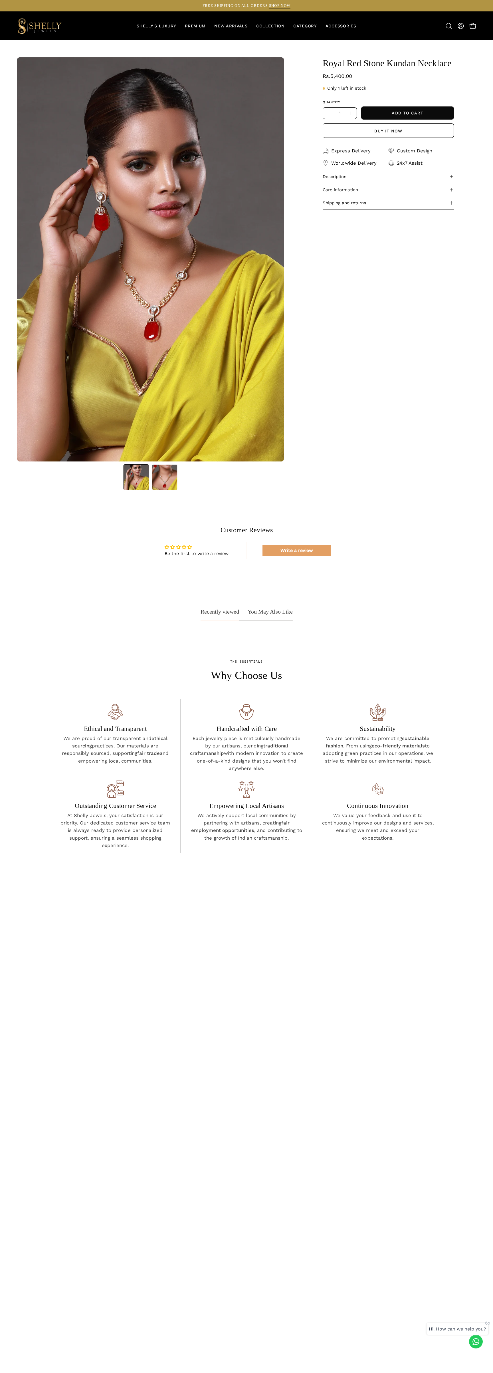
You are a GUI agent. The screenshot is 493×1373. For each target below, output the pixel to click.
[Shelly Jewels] (40, 26)
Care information (340, 189)
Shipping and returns (344, 202)
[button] (305, 26)
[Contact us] (476, 1341)
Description (334, 176)
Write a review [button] (296, 550)
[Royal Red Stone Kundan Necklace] (136, 477)
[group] (246, 5)
